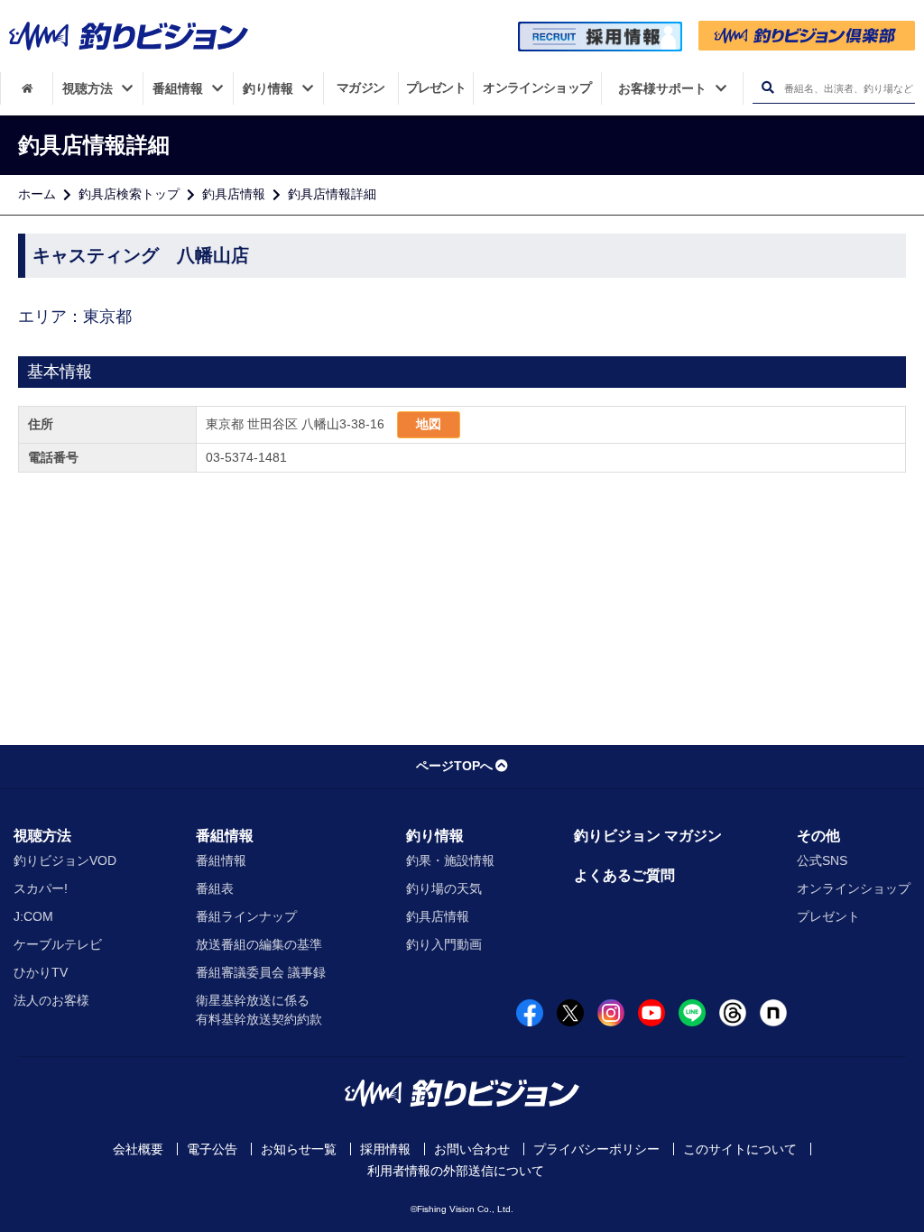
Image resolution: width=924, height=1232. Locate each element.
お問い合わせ (472, 1149)
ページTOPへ (454, 766)
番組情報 (225, 835)
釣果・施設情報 (450, 860)
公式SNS (822, 860)
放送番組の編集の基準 (259, 944)
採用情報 (385, 1149)
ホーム (37, 194)
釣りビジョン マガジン (648, 835)
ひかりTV (41, 972)
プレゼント (828, 916)
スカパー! (41, 888)
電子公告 (212, 1149)
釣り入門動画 (444, 944)
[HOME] (26, 88)
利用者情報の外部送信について (455, 1170)
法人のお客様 (51, 1000)
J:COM (33, 916)
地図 (428, 424)
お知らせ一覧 (299, 1149)
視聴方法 (42, 835)
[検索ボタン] (767, 88)
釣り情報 (435, 835)
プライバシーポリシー (596, 1149)
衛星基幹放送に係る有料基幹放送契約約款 (259, 1009)
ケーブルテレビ (58, 944)
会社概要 (138, 1149)
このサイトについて (740, 1149)
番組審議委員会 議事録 (261, 972)
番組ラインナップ (246, 916)
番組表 (215, 888)
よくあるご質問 (624, 875)
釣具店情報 (233, 194)
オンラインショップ (853, 888)
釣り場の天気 (444, 888)
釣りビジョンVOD (65, 860)
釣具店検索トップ (129, 194)
